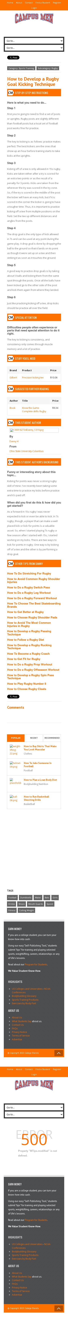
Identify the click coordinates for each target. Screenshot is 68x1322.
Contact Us (18, 1024)
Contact (29, 2)
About (19, 2)
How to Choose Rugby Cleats (26, 689)
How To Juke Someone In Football (37, 764)
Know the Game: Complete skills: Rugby (34, 409)
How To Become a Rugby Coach (28, 653)
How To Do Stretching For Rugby (29, 573)
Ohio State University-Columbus (26, 451)
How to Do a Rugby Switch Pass (28, 587)
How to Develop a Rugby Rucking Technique (29, 646)
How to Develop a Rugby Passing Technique (29, 632)
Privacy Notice (19, 1032)
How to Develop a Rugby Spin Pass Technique (30, 676)
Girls (55, 897)
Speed (50, 903)
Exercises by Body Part (24, 1003)
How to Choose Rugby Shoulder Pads (32, 617)
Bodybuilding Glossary (24, 996)
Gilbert (13, 377)
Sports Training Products (25, 999)
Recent (34, 738)
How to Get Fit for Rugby (23, 659)
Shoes (22, 903)
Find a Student (43, 2)
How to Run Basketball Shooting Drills (36, 798)
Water (38, 897)
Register (57, 2)
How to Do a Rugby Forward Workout (32, 598)
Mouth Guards (35, 903)
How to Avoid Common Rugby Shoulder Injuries (33, 580)
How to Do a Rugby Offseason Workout (33, 670)
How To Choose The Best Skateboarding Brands (34, 605)
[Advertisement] (34, 29)
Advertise (17, 1039)
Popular (15, 738)
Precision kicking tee (33, 377)
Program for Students (36, 964)
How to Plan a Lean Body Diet (40, 779)
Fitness (11, 910)
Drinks (11, 903)
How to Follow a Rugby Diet (25, 640)
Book (12, 408)
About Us (17, 1017)
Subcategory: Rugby (48, 68)
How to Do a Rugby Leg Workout (29, 593)
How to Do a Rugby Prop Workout (29, 664)
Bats (47, 897)
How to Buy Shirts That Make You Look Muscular (40, 748)
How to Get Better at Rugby (25, 612)
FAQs (15, 1028)
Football (12, 897)
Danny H (14, 441)
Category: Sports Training (21, 68)
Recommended (52, 738)
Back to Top (58, 1053)
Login (34, 7)
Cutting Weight (26, 910)
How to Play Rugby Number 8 (26, 683)
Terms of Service (21, 1035)
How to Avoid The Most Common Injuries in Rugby (29, 624)
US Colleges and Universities (27, 988)
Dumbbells (25, 897)
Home (10, 2)
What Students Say (21, 1021)
